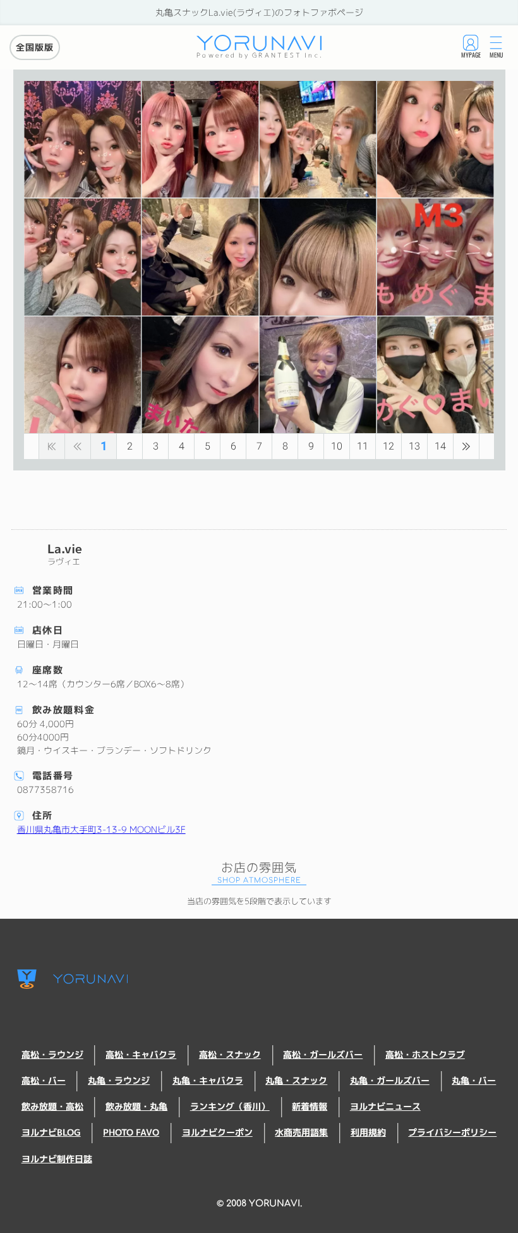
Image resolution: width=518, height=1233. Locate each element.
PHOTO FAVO (131, 1132)
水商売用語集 (301, 1132)
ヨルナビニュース (385, 1106)
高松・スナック (230, 1054)
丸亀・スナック (296, 1080)
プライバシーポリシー (452, 1132)
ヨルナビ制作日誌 (56, 1159)
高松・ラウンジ (52, 1054)
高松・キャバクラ (140, 1054)
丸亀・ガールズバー (390, 1080)
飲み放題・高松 (52, 1106)
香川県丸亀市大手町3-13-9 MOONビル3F (101, 829)
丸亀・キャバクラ (207, 1080)
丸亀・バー (474, 1080)
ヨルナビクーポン (217, 1132)
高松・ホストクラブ (425, 1054)
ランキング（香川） (230, 1106)
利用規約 (368, 1132)
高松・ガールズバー (323, 1054)
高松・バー (43, 1080)
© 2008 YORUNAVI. (259, 1203)
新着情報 (309, 1106)
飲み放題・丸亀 (136, 1106)
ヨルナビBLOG (51, 1132)
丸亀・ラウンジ (119, 1080)
